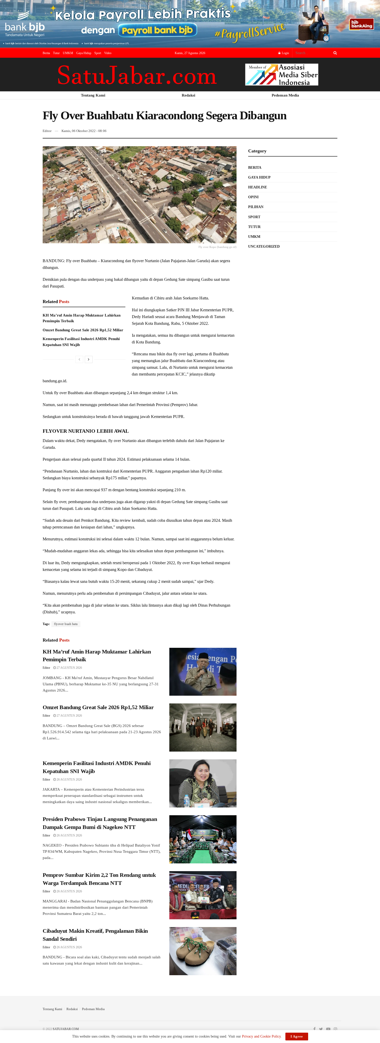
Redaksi (72, 1009)
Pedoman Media (93, 1009)
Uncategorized (264, 246)
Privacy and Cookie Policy (261, 1036)
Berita (46, 53)
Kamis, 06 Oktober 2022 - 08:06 (84, 131)
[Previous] (79, 359)
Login (285, 53)
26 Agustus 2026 (69, 779)
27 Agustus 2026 (69, 668)
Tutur (56, 53)
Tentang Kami (52, 1009)
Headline (257, 187)
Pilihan (255, 207)
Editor (47, 131)
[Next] (89, 359)
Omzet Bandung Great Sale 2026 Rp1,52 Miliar (83, 330)
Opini (253, 197)
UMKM (68, 53)
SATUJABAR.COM (66, 1029)
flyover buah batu (66, 624)
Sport (97, 53)
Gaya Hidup (83, 53)
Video (107, 53)
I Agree (297, 1036)
